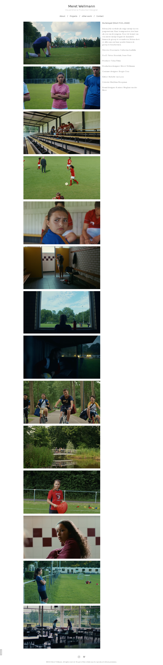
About (62, 16)
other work (87, 16)
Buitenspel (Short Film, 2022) (116, 23)
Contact (100, 16)
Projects (73, 16)
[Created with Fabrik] (1, 652)
